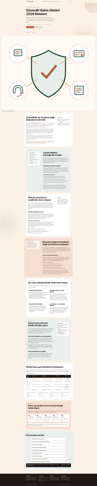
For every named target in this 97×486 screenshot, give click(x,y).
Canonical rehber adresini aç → (65, 465)
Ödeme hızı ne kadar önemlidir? (37, 444)
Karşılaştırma (55, 1)
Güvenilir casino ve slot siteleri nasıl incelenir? (39, 458)
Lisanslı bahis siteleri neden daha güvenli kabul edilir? (41, 441)
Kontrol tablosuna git (30, 27)
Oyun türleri (51, 1)
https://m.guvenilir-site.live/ (47, 344)
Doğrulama (44, 1)
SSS (58, 1)
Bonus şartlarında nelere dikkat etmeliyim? (39, 447)
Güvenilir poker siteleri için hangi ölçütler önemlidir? (40, 461)
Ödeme (48, 1)
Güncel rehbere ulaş (38, 27)
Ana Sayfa (27, 32)
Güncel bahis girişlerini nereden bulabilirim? (39, 450)
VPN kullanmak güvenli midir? (37, 453)
